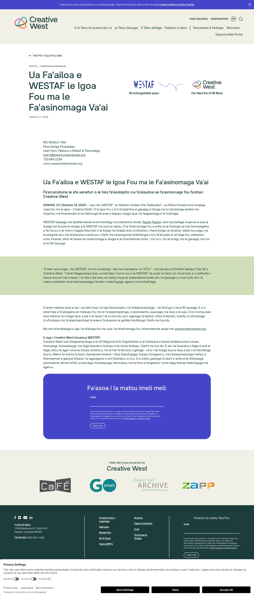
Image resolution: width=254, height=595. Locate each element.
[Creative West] (36, 22)
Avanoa (138, 518)
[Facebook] (15, 517)
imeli (93, 397)
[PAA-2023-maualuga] (151, 485)
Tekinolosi (233, 28)
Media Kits (105, 532)
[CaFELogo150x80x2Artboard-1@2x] (55, 485)
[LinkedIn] (31, 517)
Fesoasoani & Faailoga (208, 28)
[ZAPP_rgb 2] (199, 485)
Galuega (104, 527)
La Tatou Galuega (126, 28)
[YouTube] (25, 517)
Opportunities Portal (229, 34)
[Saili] (241, 19)
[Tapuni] (249, 4)
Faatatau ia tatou (176, 28)
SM (233, 19)
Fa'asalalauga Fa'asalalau (53, 66)
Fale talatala (199, 19)
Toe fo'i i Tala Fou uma (47, 55)
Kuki (136, 529)
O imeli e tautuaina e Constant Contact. (137, 418)
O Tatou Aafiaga (151, 28)
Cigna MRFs (106, 544)
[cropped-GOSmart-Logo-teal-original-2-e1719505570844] (103, 485)
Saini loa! (98, 425)
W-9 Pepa (105, 538)
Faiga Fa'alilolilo (143, 523)
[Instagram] (19, 517)
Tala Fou (33, 66)
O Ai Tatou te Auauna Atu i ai (93, 28)
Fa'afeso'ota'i (219, 19)
